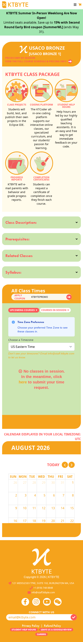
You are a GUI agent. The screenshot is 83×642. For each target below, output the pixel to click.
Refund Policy (52, 626)
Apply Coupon (19, 297)
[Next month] (72, 465)
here (23, 382)
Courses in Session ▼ (55, 310)
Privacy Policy (30, 626)
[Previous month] (65, 465)
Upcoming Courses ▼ (24, 310)
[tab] (23, 310)
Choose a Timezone (20, 340)
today (53, 464)
